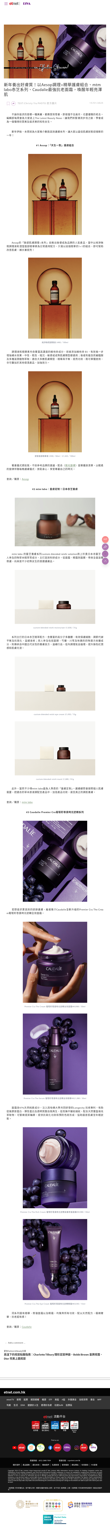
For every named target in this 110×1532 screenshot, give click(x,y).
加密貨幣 (83, 1400)
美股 (57, 1400)
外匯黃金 (72, 1400)
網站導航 (75, 1465)
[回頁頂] (105, 561)
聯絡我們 (45, 1465)
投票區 (69, 1405)
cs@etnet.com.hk (74, 1461)
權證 (44, 1400)
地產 (9, 1405)
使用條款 (65, 1465)
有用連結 (84, 1465)
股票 (26, 1400)
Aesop (25, 479)
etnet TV (10, 1400)
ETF (50, 1400)
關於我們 (16, 1465)
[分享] (13, 103)
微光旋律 (70, 466)
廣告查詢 (35, 1465)
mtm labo (27, 802)
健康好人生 (33, 1405)
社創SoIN (58, 1405)
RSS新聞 (94, 1465)
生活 (16, 1405)
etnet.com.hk (14, 1392)
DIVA (23, 1405)
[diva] (26, 3)
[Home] (14, 3)
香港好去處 (46, 1405)
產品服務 (26, 1465)
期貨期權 (35, 1400)
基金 (92, 1400)
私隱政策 (55, 1465)
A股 (63, 1400)
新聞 (19, 1400)
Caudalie (27, 1327)
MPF (99, 1400)
